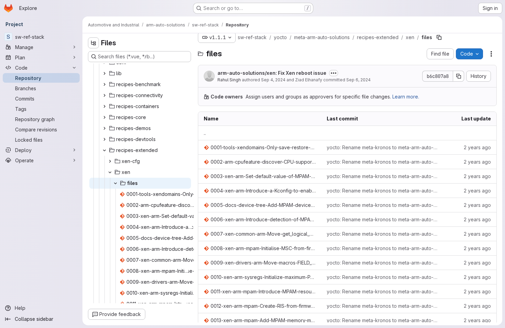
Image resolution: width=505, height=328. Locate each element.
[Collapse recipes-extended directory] (104, 150)
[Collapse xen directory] (110, 172)
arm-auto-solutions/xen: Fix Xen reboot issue (271, 73)
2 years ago (477, 147)
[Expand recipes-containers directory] (104, 106)
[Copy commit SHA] (458, 76)
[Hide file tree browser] (93, 42)
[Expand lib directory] (104, 73)
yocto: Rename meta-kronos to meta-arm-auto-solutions (383, 147)
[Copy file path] (439, 37)
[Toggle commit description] (333, 73)
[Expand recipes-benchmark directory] (104, 84)
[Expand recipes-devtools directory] (104, 139)
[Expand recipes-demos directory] (104, 128)
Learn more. (405, 96)
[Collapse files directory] (115, 183)
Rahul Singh (229, 79)
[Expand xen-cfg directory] (110, 161)
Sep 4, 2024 (273, 79)
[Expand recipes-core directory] (104, 117)
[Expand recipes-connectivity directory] (104, 95)
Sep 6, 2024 (358, 79)
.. (205, 133)
